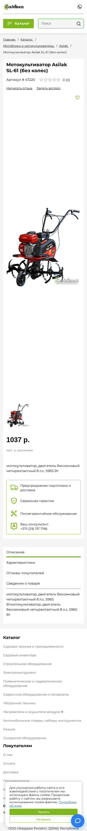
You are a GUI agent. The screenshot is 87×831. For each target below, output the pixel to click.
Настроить (43, 819)
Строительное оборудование (27, 664)
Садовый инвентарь (19, 655)
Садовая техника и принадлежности (33, 646)
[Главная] (13, 7)
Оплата (9, 763)
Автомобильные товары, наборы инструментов (42, 721)
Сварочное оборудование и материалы (36, 694)
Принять (43, 812)
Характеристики (20, 563)
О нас (7, 755)
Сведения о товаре (23, 583)
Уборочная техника (19, 703)
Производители (16, 781)
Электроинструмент (19, 673)
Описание (15, 552)
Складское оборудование (24, 738)
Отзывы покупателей (25, 573)
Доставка (11, 772)
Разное (9, 729)
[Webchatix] (77, 821)
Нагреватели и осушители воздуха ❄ (33, 712)
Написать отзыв (19, 88)
